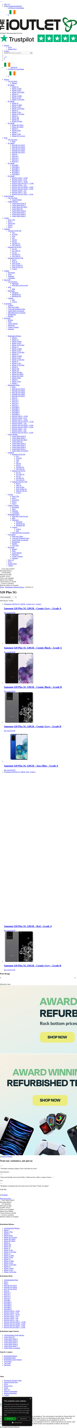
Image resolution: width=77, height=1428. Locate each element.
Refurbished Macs (14, 514)
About (6, 1388)
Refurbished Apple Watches (13, 1359)
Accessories (8, 303)
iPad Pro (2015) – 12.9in (20, 178)
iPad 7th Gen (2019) (18, 149)
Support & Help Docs (11, 1382)
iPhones (6, 79)
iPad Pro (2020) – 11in (19, 190)
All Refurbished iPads (11, 1280)
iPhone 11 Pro (16, 112)
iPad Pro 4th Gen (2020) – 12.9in (22, 189)
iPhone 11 (15, 110)
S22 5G (14, 252)
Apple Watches (9, 196)
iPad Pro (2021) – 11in (19, 192)
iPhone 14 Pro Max (18, 92)
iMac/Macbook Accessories (16, 313)
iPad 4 (6, 1283)
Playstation (11, 272)
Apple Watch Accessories (16, 311)
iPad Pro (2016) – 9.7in (19, 180)
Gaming (6, 271)
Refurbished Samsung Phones (14, 587)
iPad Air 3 (15, 158)
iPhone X (15, 116)
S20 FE (14, 240)
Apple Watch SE (17, 209)
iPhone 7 (15, 132)
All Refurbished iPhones (12, 1228)
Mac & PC (7, 280)
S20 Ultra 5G (16, 245)
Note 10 (14, 262)
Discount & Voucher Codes (12, 1380)
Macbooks (15, 283)
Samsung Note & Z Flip (15, 258)
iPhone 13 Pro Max (18, 99)
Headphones (12, 314)
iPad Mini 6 (15, 174)
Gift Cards (15, 545)
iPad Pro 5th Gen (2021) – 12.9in (22, 194)
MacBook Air (16, 294)
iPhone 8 (15, 129)
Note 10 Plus (16, 263)
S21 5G (14, 249)
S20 (13, 238)
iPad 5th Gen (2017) (18, 145)
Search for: (7, 53)
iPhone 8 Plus (16, 130)
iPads (5, 138)
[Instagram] (2, 1)
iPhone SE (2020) (17, 127)
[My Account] (4, 55)
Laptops (10, 298)
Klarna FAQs (8, 1386)
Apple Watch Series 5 (19, 212)
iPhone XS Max (17, 121)
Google (6, 218)
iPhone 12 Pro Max (18, 109)
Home (2, 587)
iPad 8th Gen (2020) (18, 150)
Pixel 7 (10, 221)
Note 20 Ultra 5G (17, 267)
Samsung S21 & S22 (14, 247)
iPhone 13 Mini (17, 96)
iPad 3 (6, 1282)
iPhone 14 (15, 87)
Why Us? (7, 4)
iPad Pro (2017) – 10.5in (20, 181)
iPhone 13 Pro (16, 98)
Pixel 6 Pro (11, 223)
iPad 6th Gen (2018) (18, 147)
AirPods (10, 305)
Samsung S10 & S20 (14, 231)
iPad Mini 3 (15, 169)
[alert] (17, 1411)
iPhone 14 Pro (16, 90)
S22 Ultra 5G (16, 256)
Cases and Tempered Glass (16, 309)
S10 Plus (15, 234)
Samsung (7, 229)
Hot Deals (7, 318)
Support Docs (12, 49)
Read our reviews (5, 1198)
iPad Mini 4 (15, 170)
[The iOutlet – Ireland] (38, 31)
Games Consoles (13, 327)
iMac (9, 287)
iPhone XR (15, 118)
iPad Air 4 (15, 160)
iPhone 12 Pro (16, 107)
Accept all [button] (10, 1418)
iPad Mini (15, 165)
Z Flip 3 (14, 269)
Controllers (11, 278)
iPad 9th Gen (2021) (18, 152)
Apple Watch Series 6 (19, 211)
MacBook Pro (16, 296)
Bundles (10, 316)
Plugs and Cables (13, 307)
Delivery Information (10, 1391)
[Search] (31, 53)
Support (6, 45)
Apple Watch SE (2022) (19, 207)
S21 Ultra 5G (16, 251)
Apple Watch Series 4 (19, 214)
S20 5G (14, 242)
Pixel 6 (10, 225)
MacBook (15, 293)
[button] (17, 1422)
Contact (6, 51)
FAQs (10, 47)
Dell (13, 300)
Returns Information (10, 1393)
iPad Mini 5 (15, 172)
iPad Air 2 (15, 156)
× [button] (30, 1398)
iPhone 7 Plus (16, 134)
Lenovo (14, 302)
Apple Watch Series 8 (19, 203)
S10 (13, 232)
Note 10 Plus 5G (17, 265)
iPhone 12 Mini (17, 105)
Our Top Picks (12, 81)
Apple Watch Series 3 (19, 216)
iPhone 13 (15, 94)
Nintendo (11, 276)
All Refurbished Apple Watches (14, 1335)
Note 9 (14, 260)
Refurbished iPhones (14, 336)
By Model (11, 85)
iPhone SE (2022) (17, 125)
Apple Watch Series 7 (19, 205)
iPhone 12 (15, 103)
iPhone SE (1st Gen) (18, 136)
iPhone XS (15, 119)
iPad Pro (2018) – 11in (19, 185)
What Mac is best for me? (20, 285)
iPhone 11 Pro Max (18, 114)
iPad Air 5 (15, 161)
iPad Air (14, 154)
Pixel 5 (10, 227)
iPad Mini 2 (15, 167)
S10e (13, 236)
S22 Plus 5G (16, 254)
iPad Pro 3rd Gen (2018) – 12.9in (22, 187)
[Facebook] (0, 1)
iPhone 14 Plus (17, 88)
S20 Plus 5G (16, 243)
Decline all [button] (23, 1418)
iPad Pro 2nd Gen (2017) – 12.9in (23, 183)
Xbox (10, 274)
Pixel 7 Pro (11, 220)
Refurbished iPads (14, 385)
